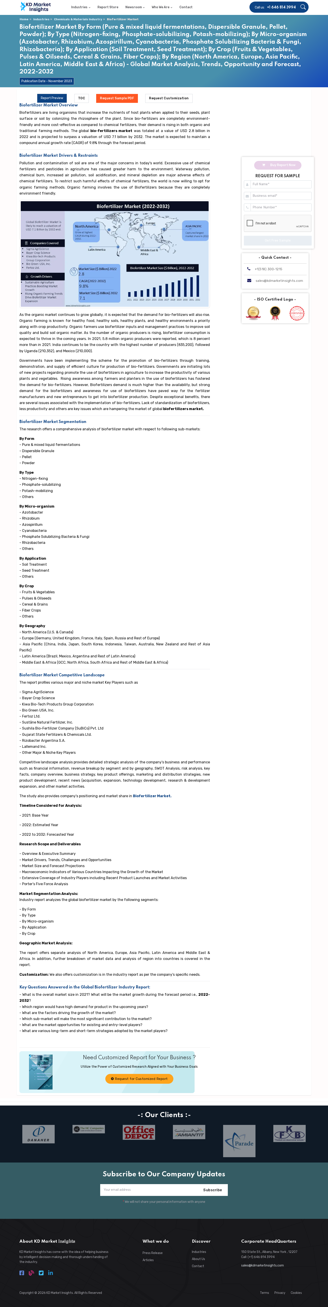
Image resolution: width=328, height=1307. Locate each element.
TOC (81, 98)
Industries (41, 19)
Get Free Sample (278, 240)
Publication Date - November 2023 (46, 81)
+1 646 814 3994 (281, 7)
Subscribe (212, 1190)
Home (24, 19)
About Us (198, 1259)
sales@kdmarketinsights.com (279, 281)
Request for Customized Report (141, 1079)
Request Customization (169, 98)
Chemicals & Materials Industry (78, 19)
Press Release (153, 1253)
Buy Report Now (282, 165)
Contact (198, 1266)
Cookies (296, 1293)
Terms (264, 1293)
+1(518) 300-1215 (268, 269)
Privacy (279, 1293)
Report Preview (52, 98)
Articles (148, 1260)
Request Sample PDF (117, 98)
